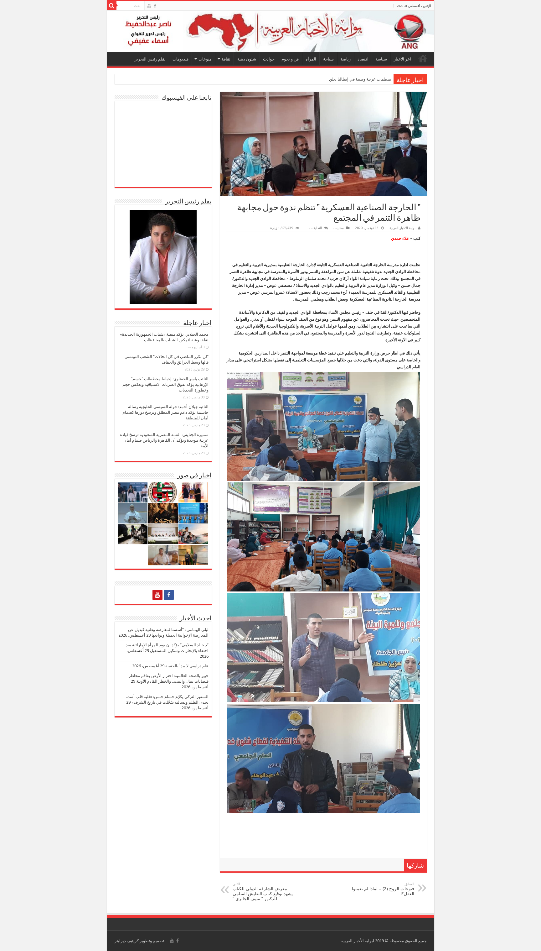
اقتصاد (363, 59)
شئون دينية (246, 59)
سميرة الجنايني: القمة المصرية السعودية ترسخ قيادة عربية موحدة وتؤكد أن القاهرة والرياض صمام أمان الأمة (164, 440)
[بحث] (111, 5)
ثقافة (226, 59)
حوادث (269, 59)
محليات (338, 228)
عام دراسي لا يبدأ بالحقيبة (187, 666)
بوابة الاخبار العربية (402, 228)
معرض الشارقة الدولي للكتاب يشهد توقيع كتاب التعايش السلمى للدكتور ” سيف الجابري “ (263, 891)
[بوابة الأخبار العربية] (270, 31)
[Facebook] (155, 6)
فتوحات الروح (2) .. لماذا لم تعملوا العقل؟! (383, 889)
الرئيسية (423, 58)
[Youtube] (149, 6)
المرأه (311, 59)
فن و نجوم (290, 59)
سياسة (381, 59)
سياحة (328, 59)
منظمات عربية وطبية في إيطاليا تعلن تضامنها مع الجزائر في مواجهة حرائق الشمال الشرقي (314, 79)
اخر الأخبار (402, 59)
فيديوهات (180, 59)
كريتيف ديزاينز (127, 940)
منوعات (205, 59)
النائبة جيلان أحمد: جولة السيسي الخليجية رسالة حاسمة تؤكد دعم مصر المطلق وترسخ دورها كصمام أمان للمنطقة (165, 412)
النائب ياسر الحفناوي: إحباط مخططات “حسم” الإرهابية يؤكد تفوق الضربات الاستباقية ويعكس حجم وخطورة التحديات (165, 384)
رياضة (346, 59)
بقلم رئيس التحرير (150, 59)
